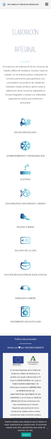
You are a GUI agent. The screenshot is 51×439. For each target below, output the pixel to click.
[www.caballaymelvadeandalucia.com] (21, 4)
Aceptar (26, 435)
